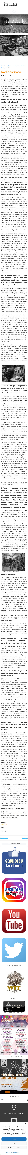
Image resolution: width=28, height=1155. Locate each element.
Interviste (4, 824)
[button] (26, 1124)
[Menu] (14, 11)
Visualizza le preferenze (14, 1147)
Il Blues (4, 66)
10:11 (23, 66)
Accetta (14, 1139)
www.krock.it (17, 814)
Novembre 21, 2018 (14, 66)
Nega (14, 1143)
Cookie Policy (8, 1152)
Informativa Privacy (15, 1152)
